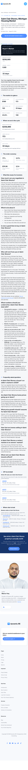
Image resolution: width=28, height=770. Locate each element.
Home (2, 12)
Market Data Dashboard (6, 725)
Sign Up (2, 664)
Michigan (6, 12)
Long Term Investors (5, 695)
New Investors (4, 690)
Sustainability (4, 722)
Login (2, 662)
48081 (4, 489)
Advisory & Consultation (6, 710)
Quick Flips (3, 692)
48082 (4, 498)
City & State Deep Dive (6, 727)
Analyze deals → (14, 548)
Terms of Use (4, 675)
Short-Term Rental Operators (7, 697)
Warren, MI (5, 518)
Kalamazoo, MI (6, 525)
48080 (4, 481)
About (2, 657)
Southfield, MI (6, 522)
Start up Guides (4, 707)
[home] (6, 4)
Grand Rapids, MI (6, 515)
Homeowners (4, 687)
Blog (2, 720)
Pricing (2, 659)
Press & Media (4, 672)
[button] (25, 3)
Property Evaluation (5, 705)
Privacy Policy (4, 677)
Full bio (19, 601)
